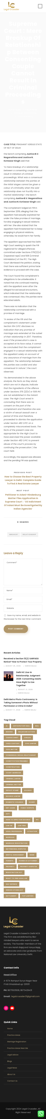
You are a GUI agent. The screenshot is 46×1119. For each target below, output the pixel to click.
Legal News (31, 109)
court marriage (13, 773)
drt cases (10, 808)
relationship (30, 113)
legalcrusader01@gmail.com (25, 996)
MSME (32, 855)
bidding (9, 732)
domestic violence (14, 802)
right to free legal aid (16, 878)
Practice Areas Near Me (17, 1048)
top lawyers (27, 896)
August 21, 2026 (25, 689)
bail (37, 726)
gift (8, 814)
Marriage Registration (16, 1041)
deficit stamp (12, 790)
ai (7, 726)
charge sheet (12, 738)
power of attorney (28, 861)
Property (10, 866)
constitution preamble (17, 761)
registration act (14, 872)
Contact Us (12, 1081)
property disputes (28, 866)
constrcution (13, 767)
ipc (37, 820)
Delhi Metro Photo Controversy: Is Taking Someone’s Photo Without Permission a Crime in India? (21, 702)
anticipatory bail (21, 726)
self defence (11, 884)
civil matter (11, 749)
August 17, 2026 (13, 710)
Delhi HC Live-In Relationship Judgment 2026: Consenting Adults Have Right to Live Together (28, 679)
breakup (18, 113)
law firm (22, 826)
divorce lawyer (13, 796)
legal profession (14, 831)
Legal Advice (12, 1054)
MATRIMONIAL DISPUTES (16, 849)
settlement (11, 896)
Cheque (27, 738)
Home (10, 1028)
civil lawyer (30, 743)
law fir (9, 826)
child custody (12, 743)
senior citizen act (14, 890)
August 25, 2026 (13, 666)
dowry (32, 802)
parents (9, 861)
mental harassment (15, 855)
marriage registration (16, 843)
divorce (28, 790)
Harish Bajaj (15, 109)
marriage (10, 837)
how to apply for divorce (18, 820)
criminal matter (13, 784)
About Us (11, 1074)
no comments (25, 116)
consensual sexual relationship (21, 755)
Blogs (9, 1061)
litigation (32, 831)
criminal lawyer (13, 779)
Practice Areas (13, 1035)
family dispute (27, 808)
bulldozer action (26, 732)
